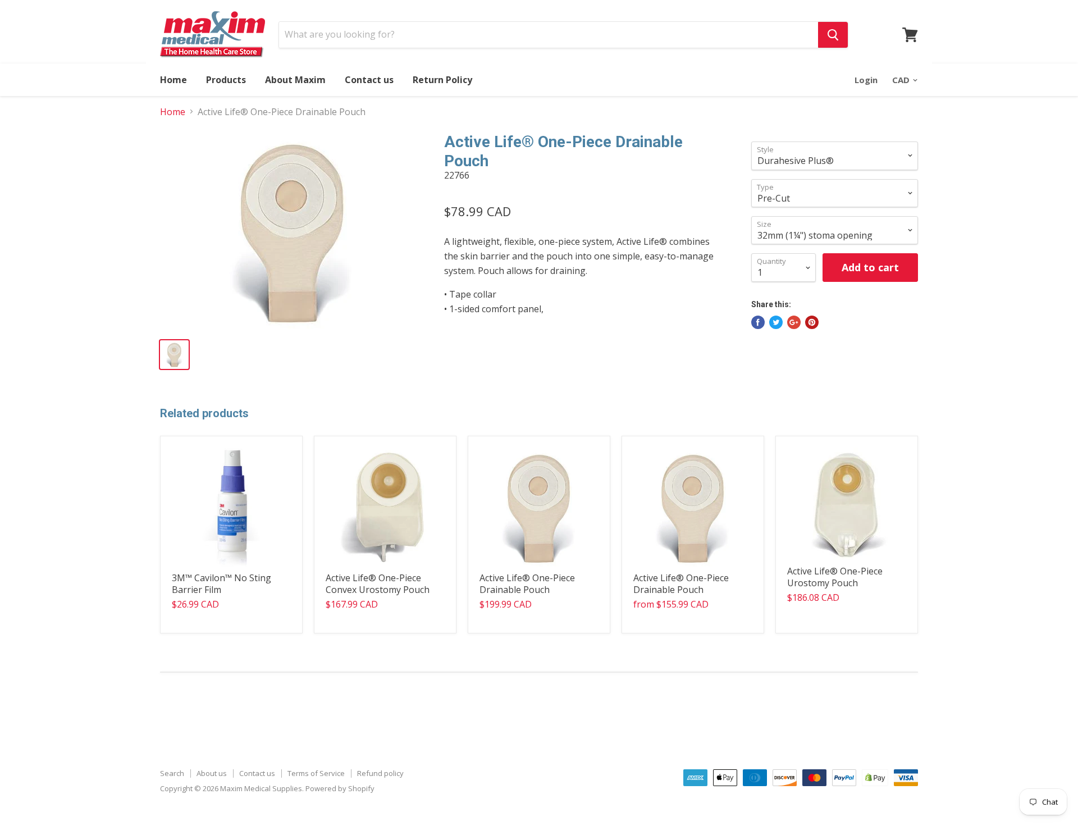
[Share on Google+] (794, 322)
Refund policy (380, 773)
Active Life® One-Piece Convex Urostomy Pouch (378, 584)
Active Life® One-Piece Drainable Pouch (527, 584)
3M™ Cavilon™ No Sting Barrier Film (221, 584)
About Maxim (295, 80)
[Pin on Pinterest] (812, 322)
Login (866, 79)
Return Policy (442, 80)
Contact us (369, 80)
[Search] (833, 35)
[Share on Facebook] (758, 322)
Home (173, 80)
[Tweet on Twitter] (776, 322)
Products (226, 80)
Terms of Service (316, 773)
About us (212, 773)
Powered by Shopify (339, 788)
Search (172, 773)
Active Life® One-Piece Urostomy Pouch (835, 577)
